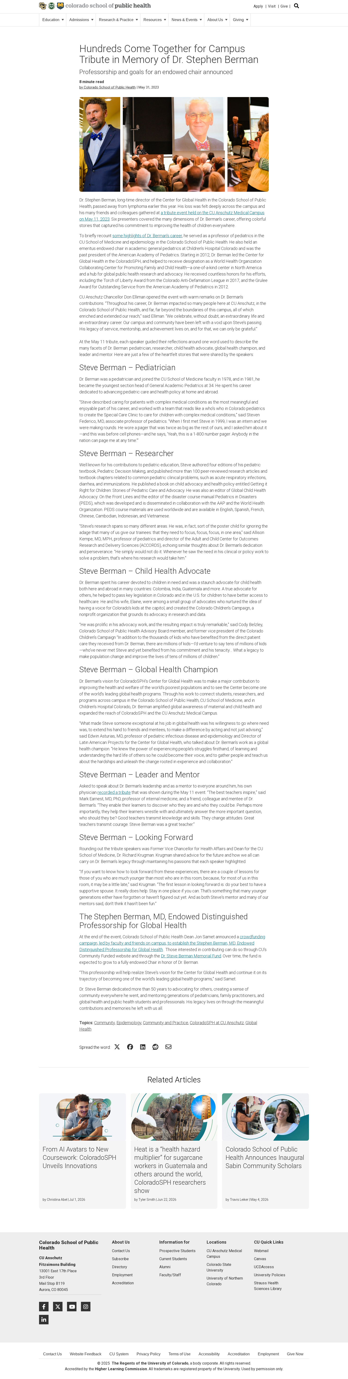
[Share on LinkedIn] (143, 1047)
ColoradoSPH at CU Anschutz (217, 1022)
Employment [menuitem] (268, 1354)
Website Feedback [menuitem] (85, 1354)
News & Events (184, 20)
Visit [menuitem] (272, 6)
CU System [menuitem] (119, 1354)
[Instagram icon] (87, 1306)
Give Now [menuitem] (295, 1354)
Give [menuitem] (284, 6)
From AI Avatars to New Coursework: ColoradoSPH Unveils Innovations (79, 1158)
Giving (238, 20)
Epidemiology (128, 1022)
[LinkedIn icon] (45, 1319)
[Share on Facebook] (130, 1047)
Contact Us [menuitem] (52, 1354)
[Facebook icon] (46, 1306)
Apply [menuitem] (258, 6)
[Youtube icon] (74, 1306)
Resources (152, 20)
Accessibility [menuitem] (209, 1354)
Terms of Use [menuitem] (180, 1354)
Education (50, 20)
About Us (215, 20)
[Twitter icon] (60, 1306)
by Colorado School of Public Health (107, 87)
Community (104, 1022)
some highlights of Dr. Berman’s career (147, 235)
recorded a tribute (114, 792)
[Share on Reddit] (155, 1047)
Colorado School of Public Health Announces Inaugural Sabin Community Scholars (265, 1158)
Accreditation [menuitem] (239, 1354)
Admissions (79, 20)
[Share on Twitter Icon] (117, 1047)
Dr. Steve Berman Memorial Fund (191, 955)
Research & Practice (116, 20)
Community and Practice (165, 1022)
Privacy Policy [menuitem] (149, 1354)
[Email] (168, 1047)
